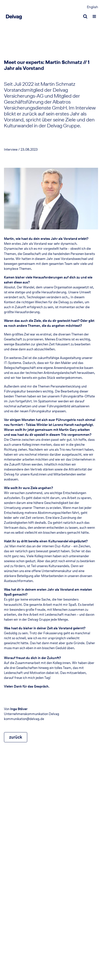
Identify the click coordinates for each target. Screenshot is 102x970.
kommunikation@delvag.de (24, 719)
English (92, 7)
